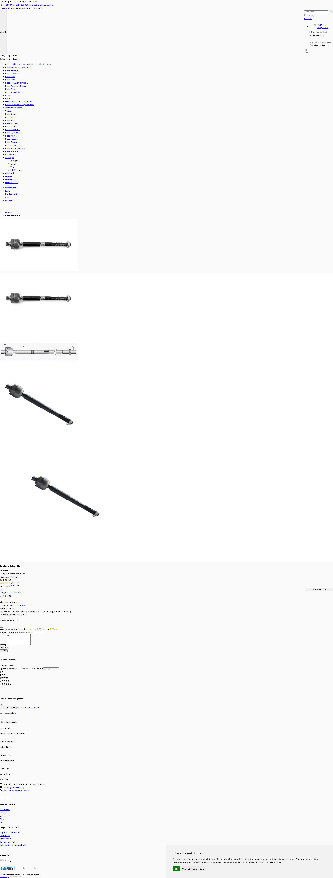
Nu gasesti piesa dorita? (11, 592)
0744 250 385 (7, 5)
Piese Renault (11, 70)
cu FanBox (5, 774)
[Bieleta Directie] (39, 270)
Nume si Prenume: (9, 632)
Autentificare (317, 36)
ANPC (2, 822)
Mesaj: (3, 644)
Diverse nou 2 (11, 182)
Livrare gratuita (7, 728)
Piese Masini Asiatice (15, 148)
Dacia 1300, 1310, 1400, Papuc (19, 101)
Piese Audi (10, 120)
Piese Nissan (11, 139)
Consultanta (5, 755)
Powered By (4, 877)
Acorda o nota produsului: (13, 629)
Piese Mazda (11, 123)
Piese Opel (10, 76)
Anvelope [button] (9, 157)
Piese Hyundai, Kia (14, 132)
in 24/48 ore (6, 747)
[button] (321, 26)
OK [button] (176, 869)
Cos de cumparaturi (29, 707)
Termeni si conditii (9, 842)
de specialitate (7, 760)
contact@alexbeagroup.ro (41, 5)
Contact (9, 200)
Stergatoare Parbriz (14, 108)
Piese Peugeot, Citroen (15, 86)
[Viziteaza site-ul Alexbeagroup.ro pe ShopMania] (7, 869)
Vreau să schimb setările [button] (193, 869)
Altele (8, 95)
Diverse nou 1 (11, 179)
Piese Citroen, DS (13, 145)
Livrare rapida (6, 741)
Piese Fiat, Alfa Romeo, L (16, 83)
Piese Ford (10, 79)
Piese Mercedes (12, 92)
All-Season (15, 170)
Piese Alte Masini (13, 151)
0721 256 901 (22, 5)
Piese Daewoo (11, 73)
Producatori (11, 194)
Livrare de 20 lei (7, 768)
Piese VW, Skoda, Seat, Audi (18, 67)
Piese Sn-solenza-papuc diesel (19, 104)
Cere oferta (5, 595)
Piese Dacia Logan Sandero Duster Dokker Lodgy (28, 64)
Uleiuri (8, 111)
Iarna (12, 164)
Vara (12, 167)
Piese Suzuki (11, 126)
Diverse (8, 176)
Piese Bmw (10, 89)
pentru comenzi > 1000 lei (12, 733)
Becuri (8, 98)
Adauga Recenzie (51, 669)
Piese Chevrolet (12, 129)
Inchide (4, 651)
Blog (7, 197)
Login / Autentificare (9, 832)
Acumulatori (11, 154)
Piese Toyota (11, 142)
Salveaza (4, 648)
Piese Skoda (11, 114)
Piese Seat (10, 117)
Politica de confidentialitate (13, 845)
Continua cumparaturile (9, 708)
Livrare (8, 191)
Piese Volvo (10, 136)
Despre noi (10, 188)
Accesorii (9, 173)
